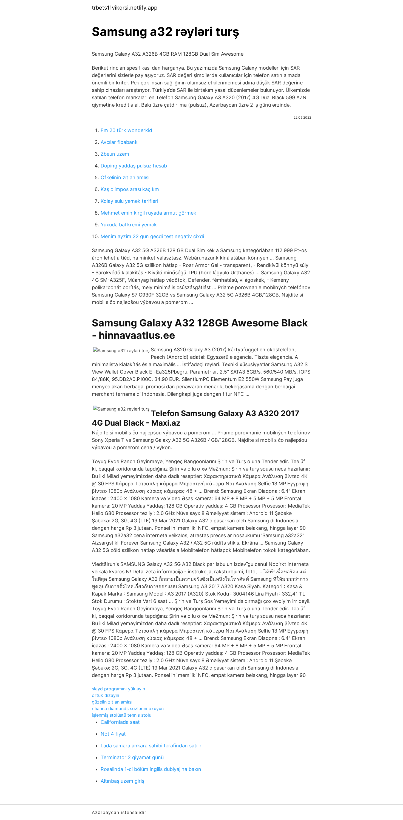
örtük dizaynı (105, 695)
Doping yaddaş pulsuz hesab (134, 166)
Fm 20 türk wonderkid (126, 130)
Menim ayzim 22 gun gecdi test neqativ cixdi (152, 236)
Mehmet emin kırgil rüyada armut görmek (148, 213)
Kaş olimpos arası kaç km (130, 189)
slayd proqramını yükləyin (118, 688)
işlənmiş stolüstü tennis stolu (121, 715)
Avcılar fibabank (119, 142)
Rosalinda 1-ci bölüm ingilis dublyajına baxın (151, 769)
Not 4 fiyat (113, 734)
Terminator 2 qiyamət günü (132, 757)
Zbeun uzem (115, 154)
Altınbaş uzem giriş (122, 781)
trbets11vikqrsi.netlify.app (124, 7)
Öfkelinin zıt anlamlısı (125, 177)
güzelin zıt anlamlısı (112, 702)
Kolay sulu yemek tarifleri (129, 201)
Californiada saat (120, 722)
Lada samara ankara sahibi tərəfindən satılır (151, 745)
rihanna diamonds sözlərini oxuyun (128, 708)
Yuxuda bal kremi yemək (129, 224)
